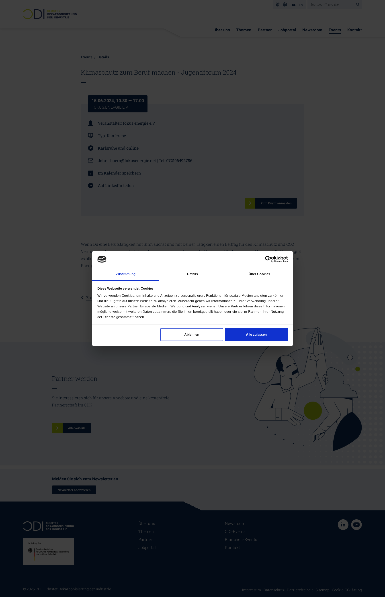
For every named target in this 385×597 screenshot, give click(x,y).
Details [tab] (192, 274)
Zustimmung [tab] (126, 274)
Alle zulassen (256, 334)
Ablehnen (191, 334)
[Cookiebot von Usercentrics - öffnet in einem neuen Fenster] (268, 259)
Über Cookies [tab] (259, 274)
